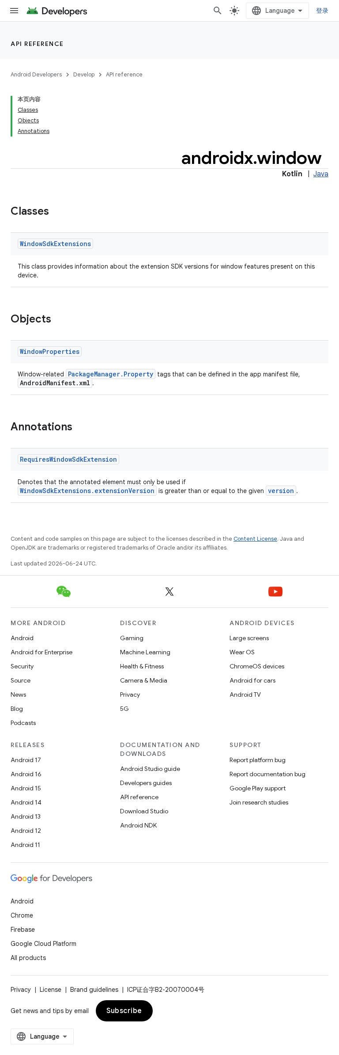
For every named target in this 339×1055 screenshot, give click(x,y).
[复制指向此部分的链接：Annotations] (81, 427)
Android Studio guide (150, 769)
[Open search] (217, 10)
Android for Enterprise (41, 652)
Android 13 (26, 816)
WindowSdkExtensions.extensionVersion (87, 490)
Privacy (130, 694)
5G (124, 709)
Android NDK (138, 825)
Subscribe (124, 1010)
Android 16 (26, 774)
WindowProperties (49, 351)
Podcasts (23, 723)
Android (22, 638)
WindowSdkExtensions (55, 243)
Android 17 (26, 760)
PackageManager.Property (110, 374)
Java (320, 174)
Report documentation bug (267, 774)
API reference (37, 44)
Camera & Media (143, 680)
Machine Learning (145, 652)
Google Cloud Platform (43, 944)
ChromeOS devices (257, 666)
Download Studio (144, 811)
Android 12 (26, 831)
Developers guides (146, 783)
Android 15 (26, 788)
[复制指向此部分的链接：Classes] (58, 212)
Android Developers (36, 74)
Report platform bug (258, 760)
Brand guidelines (94, 989)
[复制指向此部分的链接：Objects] (60, 320)
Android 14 (26, 802)
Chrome (22, 915)
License (50, 989)
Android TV (245, 694)
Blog (17, 709)
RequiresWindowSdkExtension (68, 459)
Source (20, 680)
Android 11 (25, 845)
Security (22, 666)
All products (28, 958)
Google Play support (258, 788)
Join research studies (259, 802)
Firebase (23, 930)
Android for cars (252, 680)
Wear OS (242, 652)
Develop (83, 74)
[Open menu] (14, 10)
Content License (255, 539)
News (18, 694)
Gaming (131, 638)
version (281, 490)
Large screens (249, 638)
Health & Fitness (142, 666)
